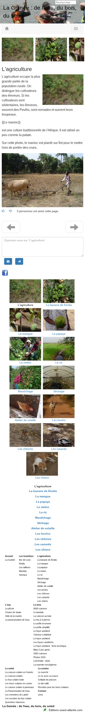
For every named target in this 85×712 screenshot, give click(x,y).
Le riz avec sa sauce (48, 676)
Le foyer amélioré (41, 631)
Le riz (58, 362)
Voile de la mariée (13, 616)
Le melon (25, 362)
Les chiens (42, 477)
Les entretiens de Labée (16, 694)
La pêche (9, 608)
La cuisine (43, 668)
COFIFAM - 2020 (41, 661)
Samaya (23, 575)
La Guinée (10, 560)
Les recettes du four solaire (18, 698)
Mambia (22, 571)
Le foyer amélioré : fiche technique (49, 646)
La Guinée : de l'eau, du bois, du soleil (28, 706)
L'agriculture (25, 305)
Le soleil (9, 668)
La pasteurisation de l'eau (17, 620)
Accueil (9, 556)
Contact (42, 691)
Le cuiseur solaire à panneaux (19, 687)
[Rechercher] (79, 2)
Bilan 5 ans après (41, 650)
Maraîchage (25, 391)
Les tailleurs (24, 567)
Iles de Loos (25, 560)
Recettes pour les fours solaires (53, 687)
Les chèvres (25, 448)
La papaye (58, 333)
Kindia (22, 563)
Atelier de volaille (25, 420)
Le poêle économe (42, 623)
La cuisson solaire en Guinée (19, 672)
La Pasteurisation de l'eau (17, 691)
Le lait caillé (43, 683)
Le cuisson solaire (14, 676)
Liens (40, 694)
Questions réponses (15, 702)
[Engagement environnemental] (45, 710)
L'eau (8, 605)
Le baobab (38, 612)
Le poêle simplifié (41, 627)
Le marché (43, 672)
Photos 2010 (39, 657)
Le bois (37, 605)
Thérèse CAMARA (42, 635)
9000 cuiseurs (40, 608)
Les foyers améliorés (43, 642)
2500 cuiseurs (40, 653)
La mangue (25, 333)
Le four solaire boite (14, 679)
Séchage (58, 391)
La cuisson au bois (42, 616)
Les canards (59, 448)
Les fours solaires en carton (18, 683)
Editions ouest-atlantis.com (65, 710)
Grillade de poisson (47, 679)
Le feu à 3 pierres (41, 620)
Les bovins (59, 420)
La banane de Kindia (59, 305)
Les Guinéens (26, 556)
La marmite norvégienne (45, 665)
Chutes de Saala (13, 612)
